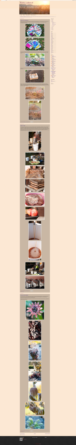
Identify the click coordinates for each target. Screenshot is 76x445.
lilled (47, 16)
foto (28, 16)
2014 (52, 27)
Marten (34, 16)
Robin (25, 16)
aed (51, 32)
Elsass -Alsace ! (53, 66)
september (53, 25)
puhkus (51, 46)
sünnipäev (45, 16)
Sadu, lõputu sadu (53, 58)
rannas (42, 16)
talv (51, 51)
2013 (52, 28)
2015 (52, 21)
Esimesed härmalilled (24, 295)
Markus (32, 16)
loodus (38, 16)
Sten (20, 16)
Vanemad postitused (47, 433)
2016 (52, 20)
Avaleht (35, 433)
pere (23, 16)
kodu (30, 16)
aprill (52, 26)
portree (40, 16)
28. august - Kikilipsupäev (54, 56)
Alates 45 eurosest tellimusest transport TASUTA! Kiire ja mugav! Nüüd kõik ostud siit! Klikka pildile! (54, 73)
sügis (23, 291)
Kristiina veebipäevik (26, 3)
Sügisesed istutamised (24, 20)
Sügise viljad (23, 125)
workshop (52, 52)
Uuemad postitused (22, 433)
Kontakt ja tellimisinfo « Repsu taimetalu (54, 71)
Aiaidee (51, 80)
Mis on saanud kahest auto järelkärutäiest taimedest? (53, 69)
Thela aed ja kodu (53, 63)
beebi (36, 16)
